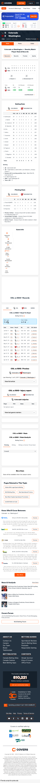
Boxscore (7, 56)
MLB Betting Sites (10, 492)
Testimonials (7, 650)
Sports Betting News (29, 643)
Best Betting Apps (9, 663)
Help (14, 713)
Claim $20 (34, 16)
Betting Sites (10, 654)
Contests (26, 654)
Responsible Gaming (28, 648)
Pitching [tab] (6, 445)
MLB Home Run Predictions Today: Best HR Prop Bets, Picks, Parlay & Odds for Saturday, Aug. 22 (23, 587)
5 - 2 (18, 360)
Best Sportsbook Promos (26, 492)
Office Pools (25, 663)
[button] (20, 381)
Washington (14, 35)
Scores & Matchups (15, 8)
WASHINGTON (30, 395)
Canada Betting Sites (10, 658)
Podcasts (24, 645)
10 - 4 (18, 356)
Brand (5, 648)
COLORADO (12, 395)
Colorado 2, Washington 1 (27, 377)
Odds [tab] (32, 43)
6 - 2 (18, 343)
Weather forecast (31, 39)
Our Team (6, 645)
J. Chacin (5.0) (35, 347)
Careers (6, 643)
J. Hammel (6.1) (35, 334)
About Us (7, 637)
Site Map (9, 713)
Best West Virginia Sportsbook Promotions (16, 497)
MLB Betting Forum (20, 621)
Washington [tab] (28, 108)
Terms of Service (28, 713)
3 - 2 (18, 334)
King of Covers (27, 660)
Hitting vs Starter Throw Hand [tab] (27, 445)
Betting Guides (29, 637)
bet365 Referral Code (11, 501)
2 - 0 (18, 350)
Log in (31, 3)
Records (16, 56)
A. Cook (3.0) (34, 360)
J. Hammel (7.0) (35, 340)
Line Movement (29, 94)
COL (11, 337)
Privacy (19, 713)
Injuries (34, 56)
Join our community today (20, 685)
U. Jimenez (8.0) (35, 330)
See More (20, 575)
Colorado (13, 32)
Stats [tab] (7, 43)
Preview (25, 56)
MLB (3, 8)
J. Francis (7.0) (34, 337)
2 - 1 (18, 330)
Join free (21, 3)
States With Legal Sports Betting (14, 487)
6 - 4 (18, 353)
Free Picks (26, 8)
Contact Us (7, 641)
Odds (34, 8)
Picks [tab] (20, 43)
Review (35, 518)
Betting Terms (19, 316)
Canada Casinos (9, 660)
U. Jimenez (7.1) (35, 350)
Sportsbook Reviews (29, 641)
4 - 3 (18, 340)
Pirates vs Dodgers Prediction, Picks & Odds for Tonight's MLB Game (21, 603)
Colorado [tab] (14, 108)
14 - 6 (18, 347)
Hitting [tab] (14, 445)
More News (35, 582)
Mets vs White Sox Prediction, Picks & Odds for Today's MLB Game (21, 595)
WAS (11, 330)
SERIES (33, 308)
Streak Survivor (27, 658)
